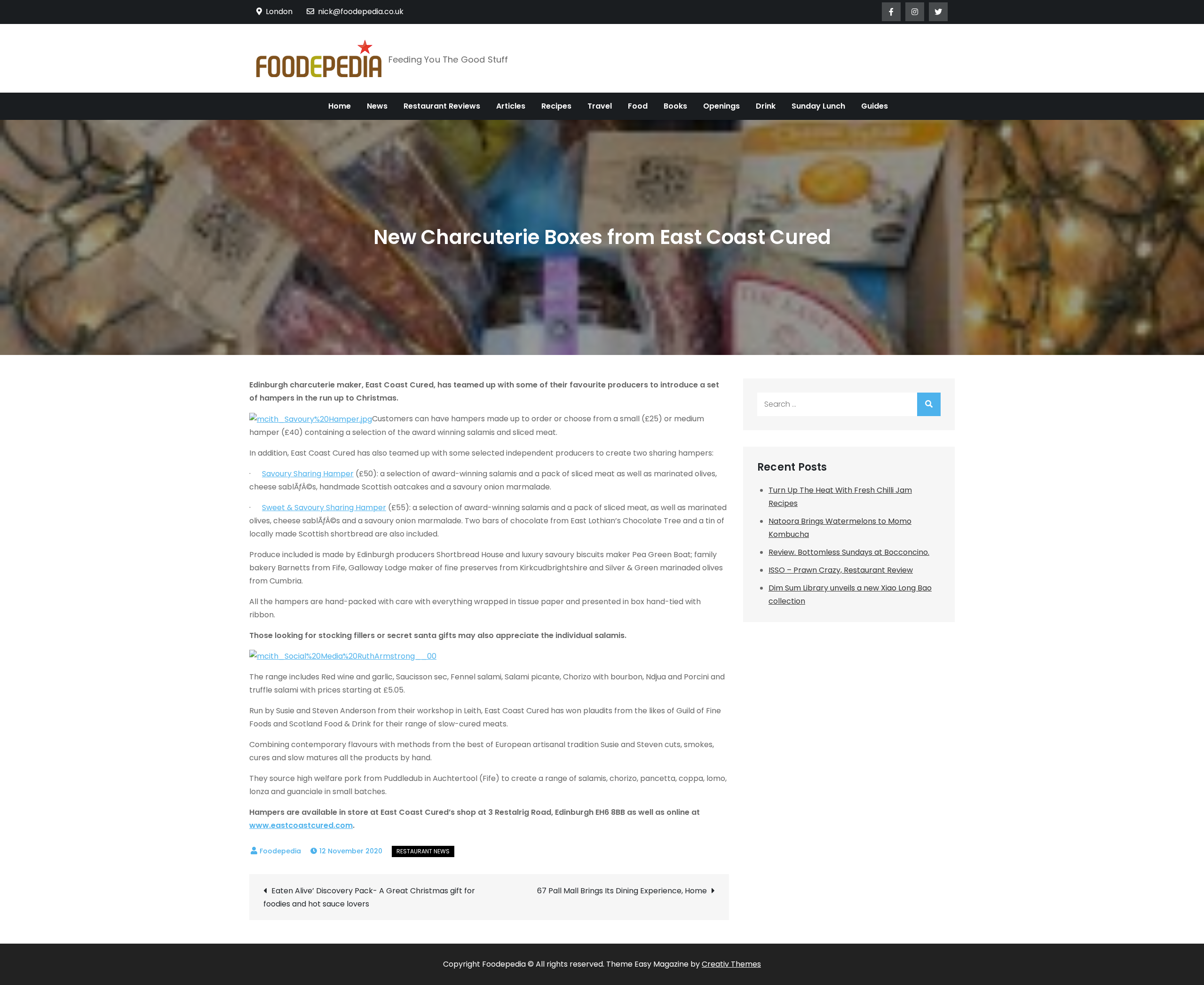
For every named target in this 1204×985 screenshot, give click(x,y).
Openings (721, 106)
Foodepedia (280, 851)
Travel (599, 106)
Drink (766, 106)
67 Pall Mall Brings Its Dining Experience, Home (622, 890)
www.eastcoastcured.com (301, 825)
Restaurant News (423, 851)
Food (638, 106)
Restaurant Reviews (442, 106)
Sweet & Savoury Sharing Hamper (324, 507)
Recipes (556, 106)
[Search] (929, 404)
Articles (510, 106)
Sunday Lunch (818, 106)
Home (339, 106)
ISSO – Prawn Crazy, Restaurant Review (840, 570)
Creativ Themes (731, 964)
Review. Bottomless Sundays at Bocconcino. (848, 552)
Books (675, 106)
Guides (874, 106)
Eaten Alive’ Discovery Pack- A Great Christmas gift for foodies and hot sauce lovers (369, 897)
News (377, 106)
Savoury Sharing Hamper (308, 473)
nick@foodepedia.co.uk (361, 11)
